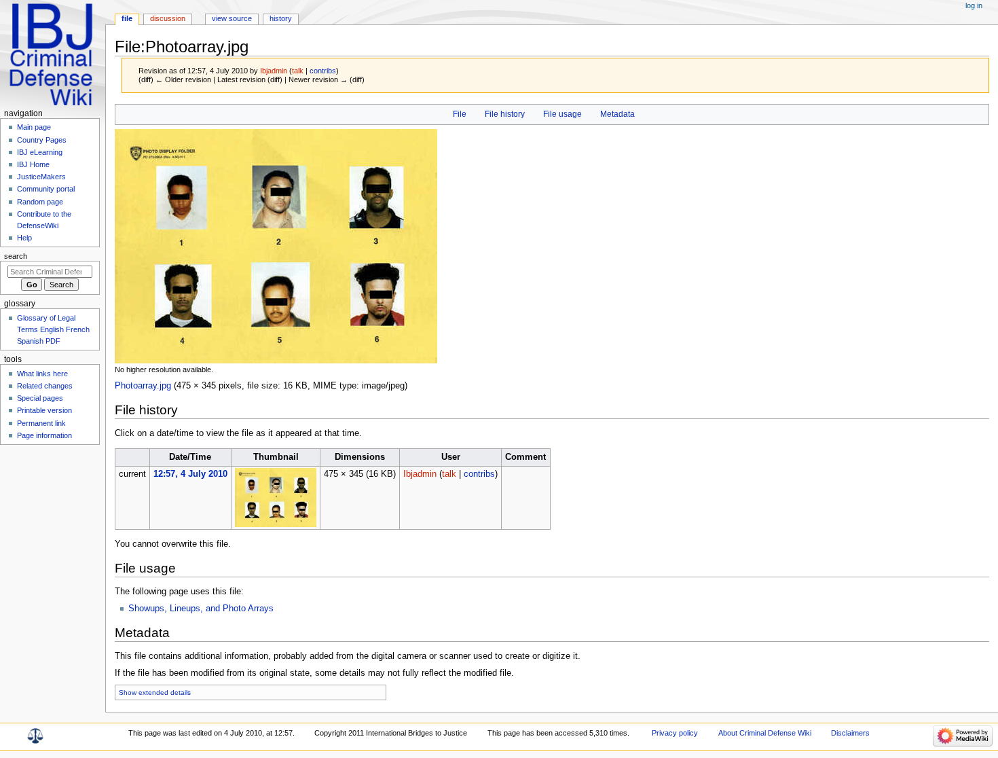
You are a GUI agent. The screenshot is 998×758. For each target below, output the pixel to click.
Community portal (46, 189)
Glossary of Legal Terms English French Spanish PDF (53, 329)
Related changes (45, 386)
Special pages (40, 398)
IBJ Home (33, 164)
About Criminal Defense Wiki (764, 733)
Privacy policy (675, 733)
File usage (562, 114)
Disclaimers (850, 733)
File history (505, 114)
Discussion (167, 18)
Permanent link (41, 423)
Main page (34, 127)
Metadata (617, 114)
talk (297, 71)
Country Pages (42, 140)
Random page (40, 202)
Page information (44, 435)
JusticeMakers (41, 177)
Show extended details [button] (155, 692)
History (281, 18)
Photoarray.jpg (143, 386)
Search (15, 256)
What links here (42, 373)
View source (232, 18)
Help (24, 238)
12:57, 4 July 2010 (190, 474)
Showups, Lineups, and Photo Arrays (201, 608)
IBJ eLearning (39, 152)
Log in (973, 5)
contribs (323, 71)
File (459, 114)
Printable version (44, 410)
